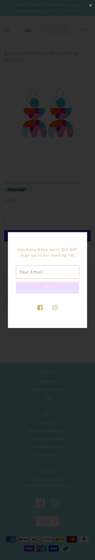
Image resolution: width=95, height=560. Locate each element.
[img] (40, 307)
